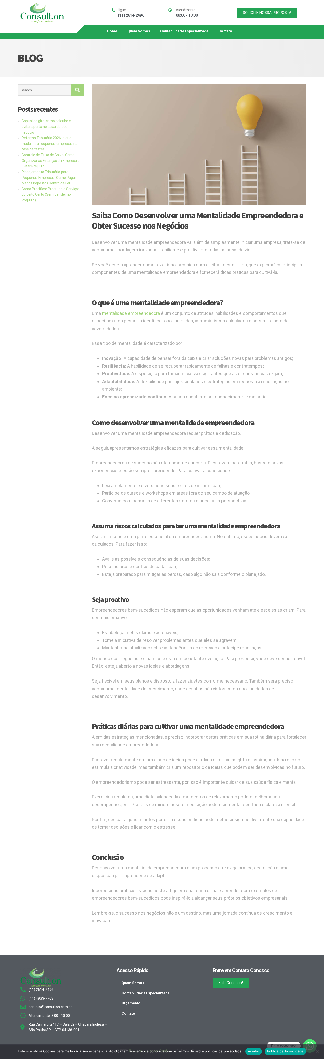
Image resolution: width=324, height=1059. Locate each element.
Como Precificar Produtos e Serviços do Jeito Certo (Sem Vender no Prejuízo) (51, 194)
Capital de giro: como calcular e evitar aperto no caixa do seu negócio (46, 126)
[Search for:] (44, 90)
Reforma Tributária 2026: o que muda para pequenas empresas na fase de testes (49, 143)
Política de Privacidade (285, 1051)
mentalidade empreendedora (131, 313)
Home (112, 31)
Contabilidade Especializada (184, 31)
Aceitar (253, 1051)
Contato (225, 31)
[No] (317, 1051)
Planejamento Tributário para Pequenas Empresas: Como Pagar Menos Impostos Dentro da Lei (49, 177)
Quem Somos (138, 31)
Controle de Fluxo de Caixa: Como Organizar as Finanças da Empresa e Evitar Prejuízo (51, 160)
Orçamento (131, 1003)
